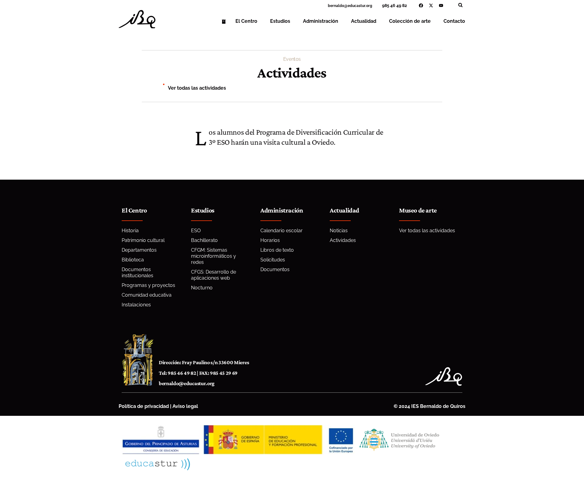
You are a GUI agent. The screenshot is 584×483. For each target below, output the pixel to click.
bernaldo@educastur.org (186, 383)
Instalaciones (136, 305)
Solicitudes (272, 260)
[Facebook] (421, 5)
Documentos (275, 269)
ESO (196, 230)
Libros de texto (277, 250)
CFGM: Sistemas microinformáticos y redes (213, 256)
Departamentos (139, 250)
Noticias (339, 230)
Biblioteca (133, 260)
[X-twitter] (431, 5)
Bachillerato (204, 240)
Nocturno (202, 288)
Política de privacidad (144, 406)
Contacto (454, 21)
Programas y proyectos (148, 285)
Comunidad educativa (147, 295)
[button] (460, 5)
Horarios (270, 240)
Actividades (343, 240)
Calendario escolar (281, 230)
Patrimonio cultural (143, 240)
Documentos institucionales (137, 272)
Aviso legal (185, 406)
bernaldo (336, 6)
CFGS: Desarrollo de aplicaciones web (213, 275)
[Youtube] (441, 5)
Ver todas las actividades (197, 88)
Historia (130, 230)
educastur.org (360, 6)
